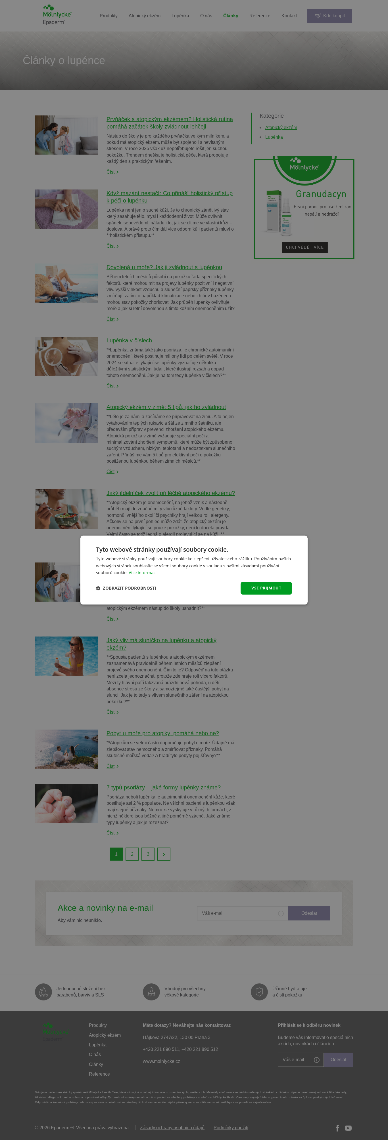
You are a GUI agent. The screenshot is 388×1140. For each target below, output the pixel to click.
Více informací (143, 573)
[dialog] (194, 570)
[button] (126, 588)
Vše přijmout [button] (266, 588)
